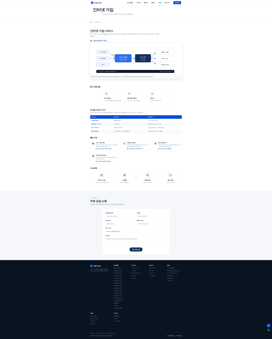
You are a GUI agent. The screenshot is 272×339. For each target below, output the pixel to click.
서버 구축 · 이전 (135, 268)
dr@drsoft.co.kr (112, 333)
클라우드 (146, 2)
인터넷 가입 (92, 321)
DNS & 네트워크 (170, 275)
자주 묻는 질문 (117, 321)
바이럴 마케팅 (93, 316)
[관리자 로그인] (2, 337)
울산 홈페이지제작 (118, 288)
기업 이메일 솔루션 (118, 308)
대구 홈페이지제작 (118, 280)
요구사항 (107, 235)
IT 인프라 (138, 2)
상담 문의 (177, 2)
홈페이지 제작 (117, 268)
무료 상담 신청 (136, 249)
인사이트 (166, 2)
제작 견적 (116, 305)
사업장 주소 (108, 220)
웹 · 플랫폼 (130, 2)
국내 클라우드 (152, 275)
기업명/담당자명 (109, 213)
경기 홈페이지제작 (118, 273)
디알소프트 (97, 3)
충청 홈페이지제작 (118, 295)
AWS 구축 (151, 270)
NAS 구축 (134, 275)
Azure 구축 (151, 273)
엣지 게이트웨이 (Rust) (172, 273)
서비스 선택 (108, 228)
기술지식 (116, 318)
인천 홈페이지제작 (118, 275)
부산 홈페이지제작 (118, 278)
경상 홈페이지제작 (118, 300)
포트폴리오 (116, 303)
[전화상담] (269, 330)
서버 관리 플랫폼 (171, 268)
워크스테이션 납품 (136, 273)
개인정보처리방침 (171, 335)
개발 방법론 (116, 316)
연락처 (139, 213)
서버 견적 (134, 278)
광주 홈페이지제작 (118, 285)
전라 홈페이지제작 (118, 298)
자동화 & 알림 (170, 278)
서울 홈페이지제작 (118, 270)
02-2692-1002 (101, 333)
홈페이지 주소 (140, 220)
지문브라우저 (170, 280)
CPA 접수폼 (92, 323)
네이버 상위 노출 (94, 318)
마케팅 (159, 2)
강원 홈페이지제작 (118, 293)
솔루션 (153, 2)
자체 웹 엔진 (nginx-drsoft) (173, 270)
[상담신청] (269, 325)
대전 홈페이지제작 (118, 283)
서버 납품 (134, 270)
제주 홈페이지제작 (118, 290)
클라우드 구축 (152, 268)
